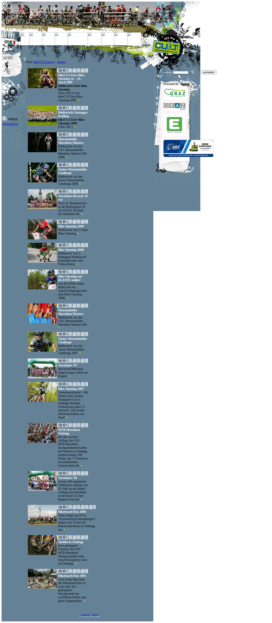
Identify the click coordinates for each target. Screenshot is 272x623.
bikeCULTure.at (43, 62)
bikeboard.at (10, 124)
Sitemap (95, 614)
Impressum (85, 614)
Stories (61, 62)
